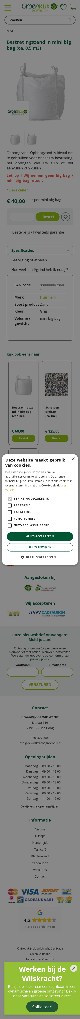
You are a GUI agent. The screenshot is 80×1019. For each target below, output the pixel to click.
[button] (40, 557)
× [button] (73, 459)
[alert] (40, 509)
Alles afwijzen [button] (40, 547)
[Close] (73, 968)
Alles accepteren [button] (40, 536)
